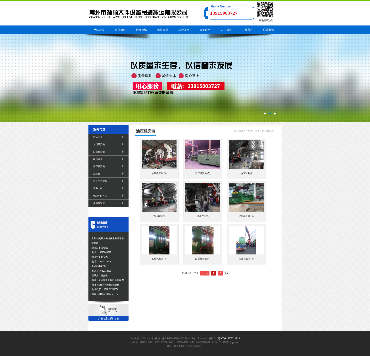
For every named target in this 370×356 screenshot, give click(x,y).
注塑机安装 (99, 166)
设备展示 (205, 29)
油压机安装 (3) (246, 258)
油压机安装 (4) (202, 258)
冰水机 (96, 173)
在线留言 (247, 29)
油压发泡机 (246, 173)
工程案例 (183, 29)
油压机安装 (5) (159, 258)
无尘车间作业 (100, 195)
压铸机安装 (99, 203)
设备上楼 (98, 188)
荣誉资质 (162, 29)
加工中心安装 (100, 181)
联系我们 (268, 29)
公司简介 (120, 29)
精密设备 (98, 159)
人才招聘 (226, 29)
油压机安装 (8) (159, 173)
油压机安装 (99, 151)
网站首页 (99, 29)
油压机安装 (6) (246, 216)
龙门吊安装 (99, 144)
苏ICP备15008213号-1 (229, 338)
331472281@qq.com (228, 342)
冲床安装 (98, 137)
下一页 (204, 273)
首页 (257, 131)
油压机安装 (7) (202, 173)
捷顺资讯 (141, 29)
